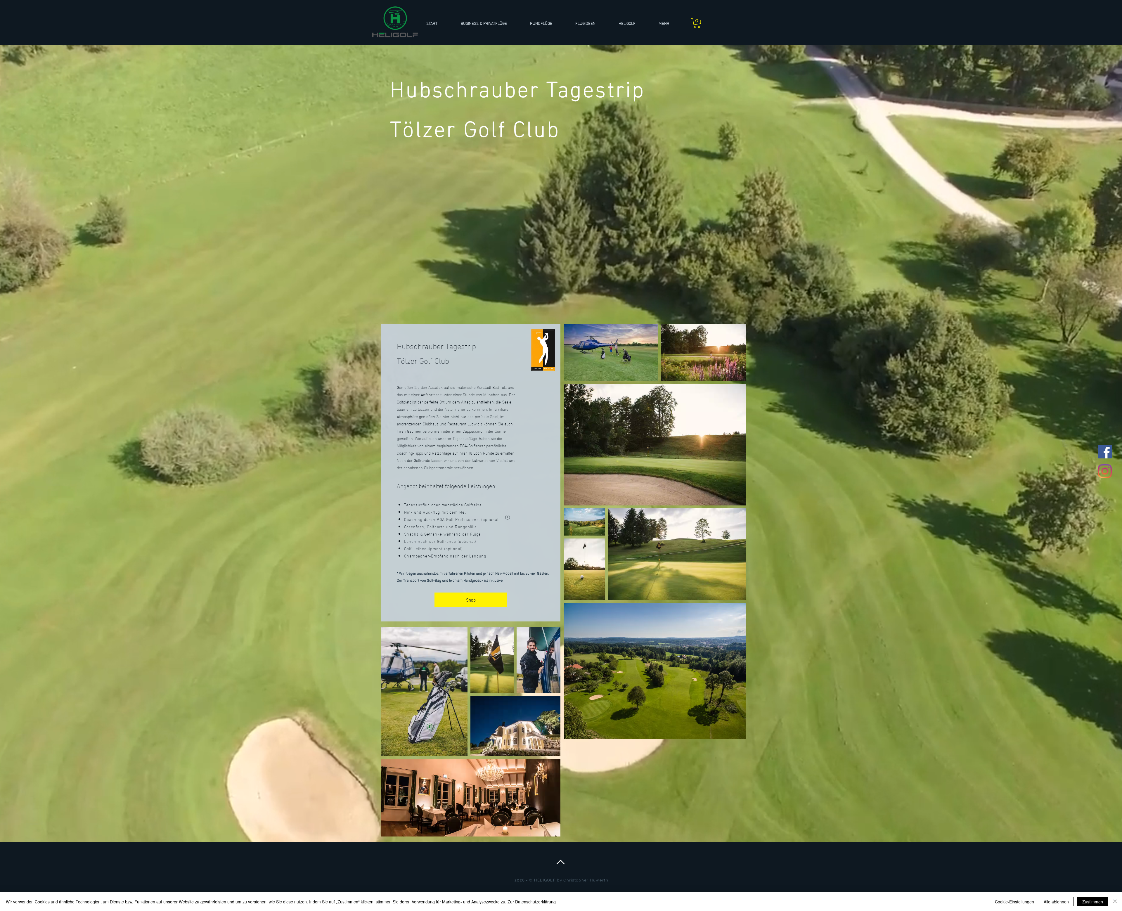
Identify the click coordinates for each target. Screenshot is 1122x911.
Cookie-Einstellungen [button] (1014, 902)
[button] (548, 23)
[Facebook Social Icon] (1105, 451)
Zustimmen (1092, 902)
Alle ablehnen (1056, 902)
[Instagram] (1105, 471)
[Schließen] (1114, 901)
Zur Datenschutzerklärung (532, 902)
